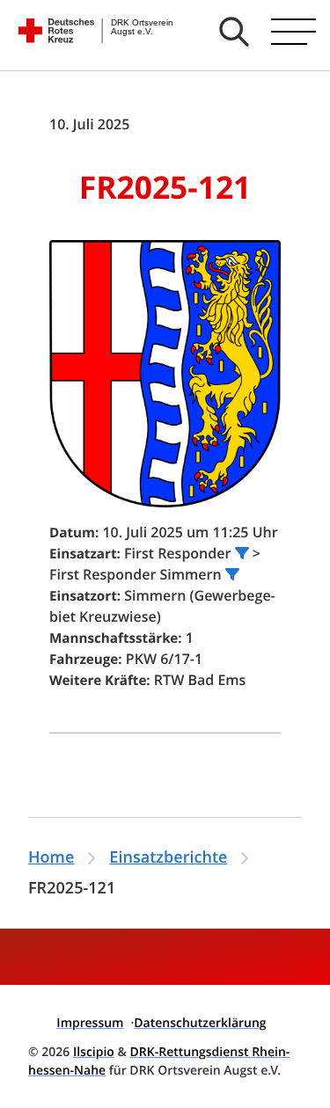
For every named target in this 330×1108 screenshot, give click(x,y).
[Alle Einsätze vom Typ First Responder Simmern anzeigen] (232, 574)
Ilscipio (93, 1052)
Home (51, 857)
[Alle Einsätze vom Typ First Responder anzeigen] (242, 553)
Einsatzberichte (168, 857)
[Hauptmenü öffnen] (293, 32)
